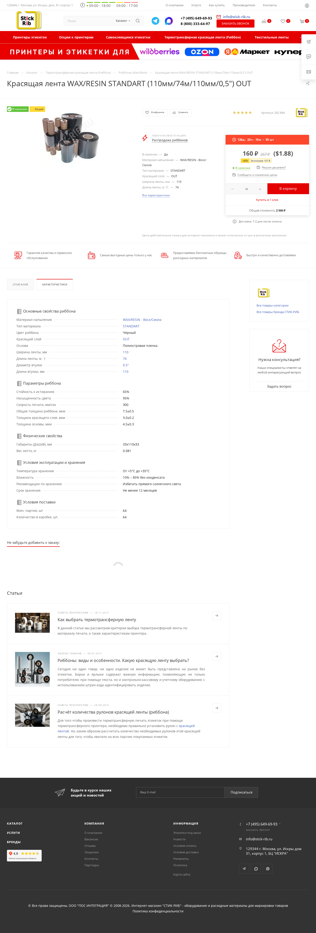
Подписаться (241, 792)
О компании (93, 833)
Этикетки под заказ (187, 833)
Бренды (14, 842)
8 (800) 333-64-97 (195, 23)
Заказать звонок (235, 23)
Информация (185, 823)
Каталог (15, 823)
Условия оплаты (184, 846)
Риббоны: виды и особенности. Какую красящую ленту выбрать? (123, 660)
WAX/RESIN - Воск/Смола (142, 319)
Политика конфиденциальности (158, 911)
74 (125, 358)
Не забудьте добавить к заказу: (33, 542)
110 (125, 352)
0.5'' (126, 365)
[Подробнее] (216, 615)
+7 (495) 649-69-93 (196, 18)
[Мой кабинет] (307, 6)
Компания (94, 823)
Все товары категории (272, 305)
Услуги (13, 833)
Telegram (244, 869)
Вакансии (91, 839)
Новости (179, 839)
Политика (180, 865)
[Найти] (137, 21)
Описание (20, 284)
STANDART (131, 326)
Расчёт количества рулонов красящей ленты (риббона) (113, 712)
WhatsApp (268, 869)
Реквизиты (181, 859)
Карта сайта (181, 874)
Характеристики (54, 284)
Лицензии (91, 852)
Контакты (91, 859)
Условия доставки (186, 852)
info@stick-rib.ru (259, 839)
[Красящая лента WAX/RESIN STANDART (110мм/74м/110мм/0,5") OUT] (70, 137)
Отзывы (90, 846)
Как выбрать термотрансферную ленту (97, 619)
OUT (126, 339)
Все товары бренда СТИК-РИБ (278, 312)
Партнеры (91, 865)
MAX (256, 869)
